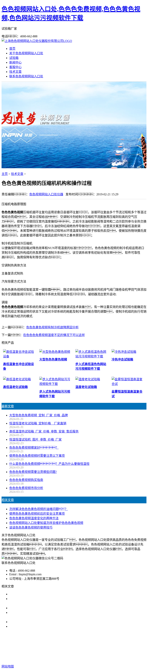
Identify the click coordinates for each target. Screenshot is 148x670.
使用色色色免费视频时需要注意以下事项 (37, 455)
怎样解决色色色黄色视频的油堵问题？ (38, 509)
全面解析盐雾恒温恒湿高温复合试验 (34, 621)
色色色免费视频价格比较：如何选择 (38, 626)
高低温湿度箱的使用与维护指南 (30, 594)
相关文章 (8, 500)
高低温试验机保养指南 (24, 608)
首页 (12, 48)
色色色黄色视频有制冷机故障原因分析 (52, 327)
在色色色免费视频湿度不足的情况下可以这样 (54, 335)
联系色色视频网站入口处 (26, 76)
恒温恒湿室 (113, 646)
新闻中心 (15, 62)
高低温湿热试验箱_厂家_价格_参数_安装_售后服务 (44, 431)
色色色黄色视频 (74, 646)
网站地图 (109, 654)
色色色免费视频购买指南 (26, 480)
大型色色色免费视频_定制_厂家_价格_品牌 (38, 415)
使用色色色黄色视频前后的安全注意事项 (37, 513)
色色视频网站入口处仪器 (46, 194)
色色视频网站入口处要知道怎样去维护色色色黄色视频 (46, 522)
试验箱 (13, 57)
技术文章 (15, 71)
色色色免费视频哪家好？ (34, 447)
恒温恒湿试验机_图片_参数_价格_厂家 (35, 439)
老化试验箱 (95, 646)
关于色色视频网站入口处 (26, 53)
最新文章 (8, 406)
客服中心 (15, 67)
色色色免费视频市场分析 (26, 488)
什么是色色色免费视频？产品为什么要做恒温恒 (49, 463)
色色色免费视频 (50, 646)
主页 (5, 174)
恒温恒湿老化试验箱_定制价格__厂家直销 (37, 423)
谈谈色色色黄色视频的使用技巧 (30, 527)
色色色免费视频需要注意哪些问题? (33, 471)
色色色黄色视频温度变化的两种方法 (34, 518)
